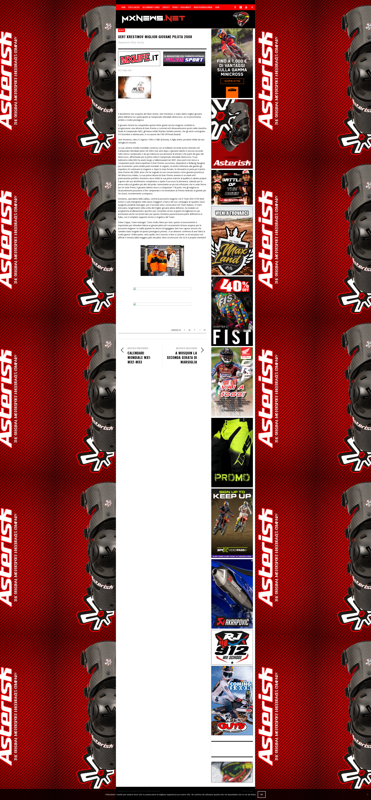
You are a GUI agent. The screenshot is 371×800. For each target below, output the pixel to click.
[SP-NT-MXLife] (139, 58)
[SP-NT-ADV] (232, 771)
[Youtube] (246, 7)
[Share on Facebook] (184, 329)
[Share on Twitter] (189, 329)
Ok (261, 794)
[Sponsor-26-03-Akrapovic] (232, 593)
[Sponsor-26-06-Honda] (232, 381)
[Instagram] (240, 7)
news (121, 30)
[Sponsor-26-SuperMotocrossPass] (232, 523)
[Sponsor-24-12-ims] (232, 452)
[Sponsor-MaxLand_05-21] (232, 240)
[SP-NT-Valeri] (184, 58)
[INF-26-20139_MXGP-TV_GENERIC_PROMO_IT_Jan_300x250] (232, 187)
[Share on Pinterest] (195, 329)
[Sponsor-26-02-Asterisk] (232, 133)
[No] (367, 794)
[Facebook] (235, 7)
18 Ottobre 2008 (124, 70)
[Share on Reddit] (199, 329)
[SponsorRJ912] (232, 647)
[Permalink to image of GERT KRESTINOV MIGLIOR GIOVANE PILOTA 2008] (134, 87)
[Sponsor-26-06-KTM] (232, 63)
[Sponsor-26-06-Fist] (232, 311)
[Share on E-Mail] (205, 329)
